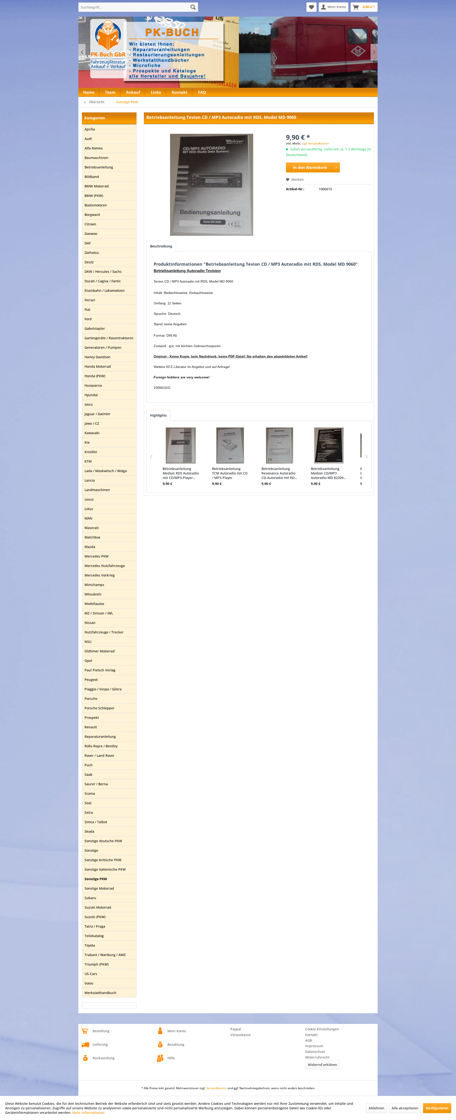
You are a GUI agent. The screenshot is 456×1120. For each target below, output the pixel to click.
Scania (90, 793)
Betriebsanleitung (99, 167)
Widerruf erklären (322, 1064)
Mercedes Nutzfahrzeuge (105, 565)
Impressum (314, 1046)
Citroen (90, 224)
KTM (88, 461)
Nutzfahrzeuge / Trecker (104, 632)
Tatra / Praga (95, 926)
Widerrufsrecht (317, 1057)
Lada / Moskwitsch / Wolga (106, 471)
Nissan (90, 622)
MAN (88, 518)
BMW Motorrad (97, 186)
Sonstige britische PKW (103, 860)
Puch (89, 765)
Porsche (91, 698)
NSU (88, 641)
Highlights (158, 415)
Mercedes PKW (97, 556)
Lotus (89, 509)
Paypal (235, 1029)
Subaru (90, 898)
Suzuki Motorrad (98, 907)
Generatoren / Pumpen (103, 347)
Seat (88, 803)
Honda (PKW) (95, 376)
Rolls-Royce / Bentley (101, 746)
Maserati (92, 527)
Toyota (90, 945)
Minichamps (94, 584)
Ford (88, 319)
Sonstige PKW (96, 879)
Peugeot (91, 679)
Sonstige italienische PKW (105, 869)
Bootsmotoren (96, 205)
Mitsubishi (93, 594)
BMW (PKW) (94, 195)
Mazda (90, 546)
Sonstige (91, 850)
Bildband (92, 176)
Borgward (92, 214)
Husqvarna (93, 385)
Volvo (89, 983)
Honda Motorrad (98, 366)
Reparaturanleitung (100, 736)
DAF (88, 243)
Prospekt (92, 717)
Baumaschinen (96, 157)
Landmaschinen (97, 490)
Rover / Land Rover (99, 755)
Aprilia (90, 129)
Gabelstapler (95, 328)
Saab (88, 774)
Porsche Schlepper (99, 708)
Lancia (90, 480)
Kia (87, 442)
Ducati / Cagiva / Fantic (103, 281)
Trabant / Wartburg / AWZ (105, 955)
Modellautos (94, 603)
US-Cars (91, 973)
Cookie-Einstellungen (322, 1029)
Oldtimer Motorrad (100, 651)
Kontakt (311, 1034)
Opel (88, 660)
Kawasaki (92, 433)
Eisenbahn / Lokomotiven (105, 290)
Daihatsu (92, 252)
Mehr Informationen (88, 1112)
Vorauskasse (240, 1034)
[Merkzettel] (311, 7)
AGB (308, 1040)
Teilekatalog (94, 936)
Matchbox (92, 537)
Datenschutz (315, 1051)
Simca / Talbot (96, 822)
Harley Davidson (97, 357)
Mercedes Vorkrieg (100, 575)
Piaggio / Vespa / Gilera (103, 689)
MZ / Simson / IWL (99, 613)
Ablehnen (376, 1108)
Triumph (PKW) (97, 964)
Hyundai (91, 395)
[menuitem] (138, 7)
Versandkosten (216, 1088)
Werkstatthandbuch (100, 992)
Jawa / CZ (92, 423)
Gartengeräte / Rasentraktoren (109, 338)
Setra (89, 812)
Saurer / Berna (96, 784)
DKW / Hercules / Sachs (103, 271)
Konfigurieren (437, 1108)
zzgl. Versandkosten (315, 143)
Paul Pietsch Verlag (100, 670)
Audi (88, 138)
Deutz (89, 262)
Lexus (89, 499)
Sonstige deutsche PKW (103, 841)
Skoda (89, 831)
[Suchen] (193, 7)
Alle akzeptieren (405, 1108)
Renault (91, 727)
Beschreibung (161, 246)
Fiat (87, 309)
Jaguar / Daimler (97, 414)
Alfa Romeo (94, 148)
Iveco (89, 404)
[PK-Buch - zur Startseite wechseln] (134, 48)
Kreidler (91, 452)
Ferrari (90, 300)
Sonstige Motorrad (99, 888)
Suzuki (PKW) (95, 917)
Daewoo (91, 233)
